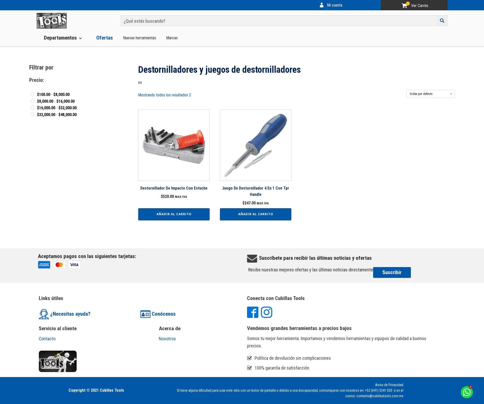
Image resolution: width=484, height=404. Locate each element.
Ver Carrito (419, 5)
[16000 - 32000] (33, 107)
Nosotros (167, 338)
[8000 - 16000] (33, 101)
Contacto (47, 338)
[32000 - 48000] (33, 114)
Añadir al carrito (174, 214)
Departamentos (60, 38)
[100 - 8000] (33, 94)
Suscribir (392, 272)
